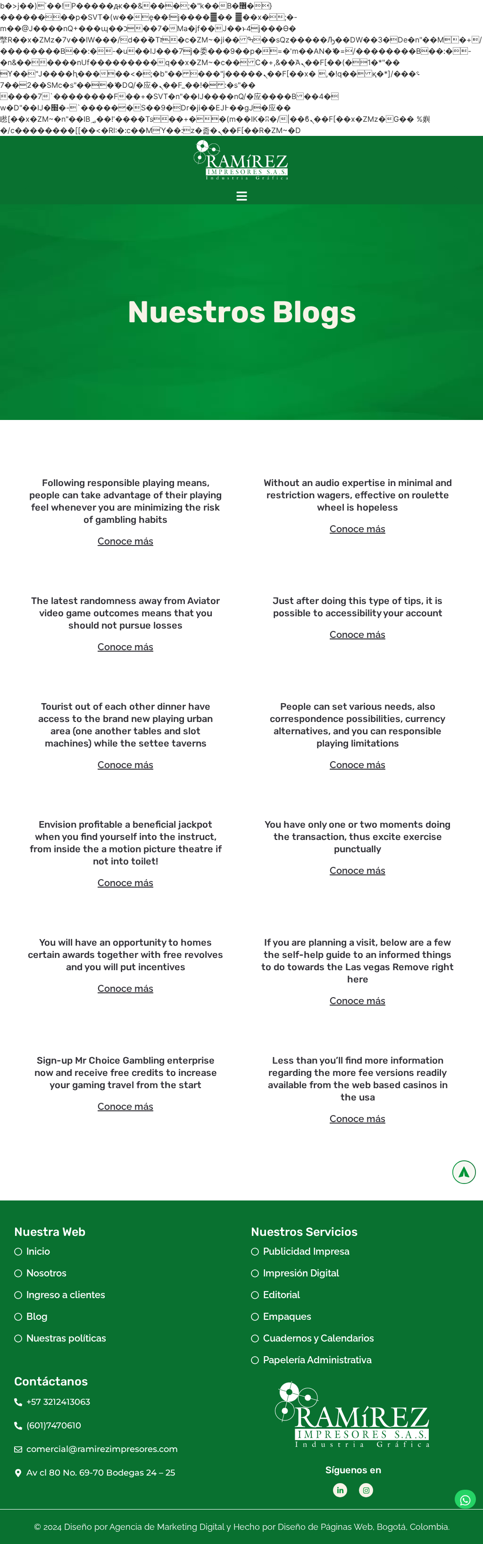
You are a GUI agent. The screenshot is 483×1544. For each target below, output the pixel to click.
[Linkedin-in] (340, 1490)
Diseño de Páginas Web (325, 1527)
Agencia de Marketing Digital (166, 1527)
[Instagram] (366, 1490)
